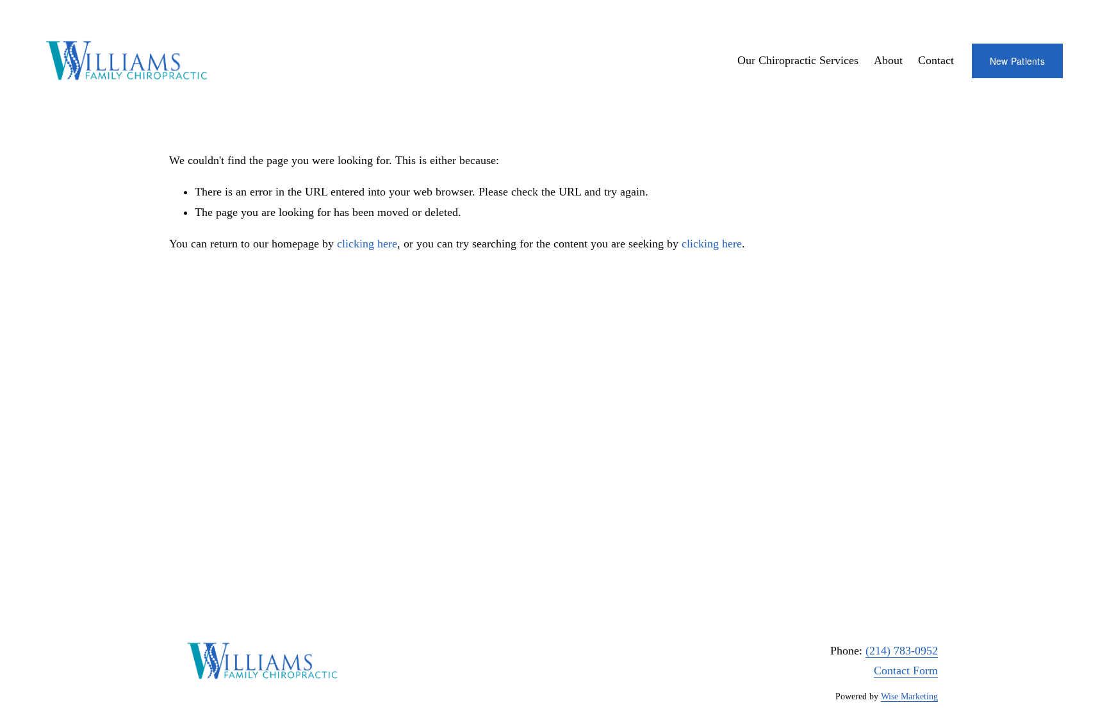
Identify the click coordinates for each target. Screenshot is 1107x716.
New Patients (1017, 60)
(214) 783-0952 (901, 650)
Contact (936, 60)
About (888, 60)
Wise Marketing (909, 696)
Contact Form (906, 670)
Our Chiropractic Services (797, 60)
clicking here (367, 243)
